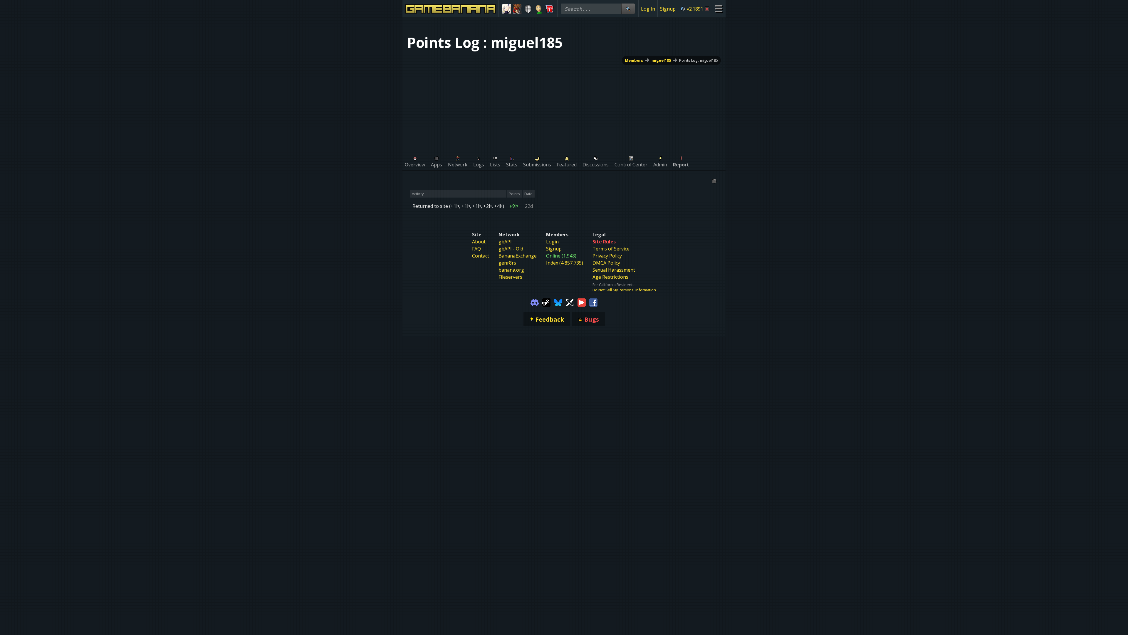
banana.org (511, 270)
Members (634, 60)
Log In (648, 9)
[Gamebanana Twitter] (570, 302)
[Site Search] (628, 9)
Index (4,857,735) (564, 263)
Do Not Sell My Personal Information (624, 290)
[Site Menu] (719, 8)
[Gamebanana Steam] (546, 302)
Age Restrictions (610, 277)
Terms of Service (611, 248)
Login (552, 241)
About (479, 241)
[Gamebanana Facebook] (593, 302)
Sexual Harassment (613, 270)
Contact (480, 256)
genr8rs (507, 263)
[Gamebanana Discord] (534, 302)
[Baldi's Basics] (538, 9)
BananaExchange (517, 256)
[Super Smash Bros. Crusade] (528, 9)
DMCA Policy (606, 263)
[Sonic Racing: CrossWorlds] (549, 9)
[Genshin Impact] (506, 9)
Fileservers (510, 277)
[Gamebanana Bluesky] (558, 302)
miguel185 (661, 60)
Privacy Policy (607, 256)
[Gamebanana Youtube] (581, 302)
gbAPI (505, 241)
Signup (668, 9)
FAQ (476, 248)
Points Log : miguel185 (698, 60)
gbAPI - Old (510, 248)
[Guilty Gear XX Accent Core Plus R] (517, 9)
